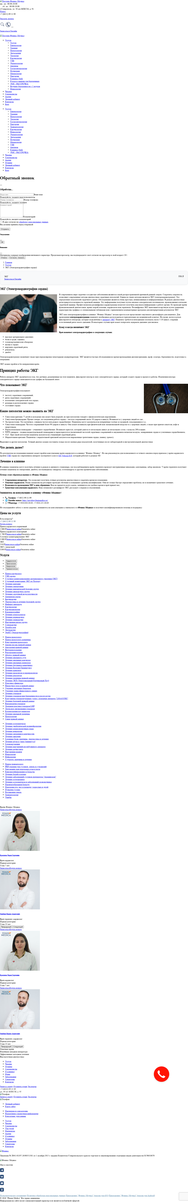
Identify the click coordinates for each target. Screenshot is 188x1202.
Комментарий (29, 216)
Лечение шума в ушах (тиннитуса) (20, 741)
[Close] (1, 240)
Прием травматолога (14, 764)
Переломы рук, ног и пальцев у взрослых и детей (26, 787)
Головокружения (12, 744)
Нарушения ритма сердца (16, 622)
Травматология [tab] (12, 569)
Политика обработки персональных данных (46, 1195)
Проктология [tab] (11, 564)
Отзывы (8, 162)
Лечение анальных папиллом (18, 662)
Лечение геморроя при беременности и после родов (28, 696)
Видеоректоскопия (13, 650)
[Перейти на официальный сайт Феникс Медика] (4, 1151)
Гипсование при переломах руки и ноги (22, 769)
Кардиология (16, 58)
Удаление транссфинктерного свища (21, 691)
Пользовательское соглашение (13, 1195)
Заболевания (10, 1077)
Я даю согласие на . (26, 222)
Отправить (5, 229)
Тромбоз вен (10, 627)
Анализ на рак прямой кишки (18, 644)
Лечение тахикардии (14, 619)
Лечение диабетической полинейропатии (23, 726)
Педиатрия (15, 71)
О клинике (10, 1071)
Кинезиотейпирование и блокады (20, 771)
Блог (7, 104)
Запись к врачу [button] (6, 1086)
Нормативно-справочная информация (21, 1113)
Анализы (14, 66)
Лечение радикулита (14, 749)
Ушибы (8, 797)
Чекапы (8, 91)
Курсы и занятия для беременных (24, 81)
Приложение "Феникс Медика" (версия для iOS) (87, 1195)
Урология (14, 55)
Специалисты (11, 94)
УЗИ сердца (10, 576)
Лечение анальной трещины (17, 714)
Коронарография (12, 612)
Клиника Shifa (16, 78)
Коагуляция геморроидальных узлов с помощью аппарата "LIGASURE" (36, 698)
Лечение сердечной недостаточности (21, 594)
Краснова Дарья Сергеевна (9, 855)
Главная (8, 262)
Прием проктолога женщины (18, 639)
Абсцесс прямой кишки (15, 655)
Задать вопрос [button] (6, 524)
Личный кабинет (12, 99)
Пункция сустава (12, 789)
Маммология (15, 73)
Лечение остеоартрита (15, 779)
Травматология (16, 127)
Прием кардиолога (13, 573)
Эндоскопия (15, 53)
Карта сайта (10, 1106)
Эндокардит (10, 630)
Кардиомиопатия (12, 609)
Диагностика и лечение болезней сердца (23, 601)
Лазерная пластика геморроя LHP (20, 706)
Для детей (9, 1128)
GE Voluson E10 (65, 455)
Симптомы (10, 1079)
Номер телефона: (31, 200)
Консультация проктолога (16, 642)
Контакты (9, 101)
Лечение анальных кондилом (18, 660)
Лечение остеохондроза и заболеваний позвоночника (28, 782)
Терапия (13, 48)
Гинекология (15, 45)
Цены (7, 1074)
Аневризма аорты (13, 596)
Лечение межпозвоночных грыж (19, 728)
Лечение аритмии (13, 584)
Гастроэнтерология (18, 68)
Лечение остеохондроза (15, 723)
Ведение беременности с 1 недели (25, 86)
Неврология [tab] (10, 566)
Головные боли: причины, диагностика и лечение (27, 739)
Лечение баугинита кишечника (18, 665)
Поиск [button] (3, 11)
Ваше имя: (38, 194)
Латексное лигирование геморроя (20, 709)
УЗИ (12, 61)
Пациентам (10, 1131)
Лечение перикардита (14, 617)
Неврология (15, 89)
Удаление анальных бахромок (18, 688)
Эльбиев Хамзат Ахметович (10, 914)
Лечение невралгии (13, 731)
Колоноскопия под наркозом (17, 711)
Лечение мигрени (13, 736)
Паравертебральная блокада (17, 784)
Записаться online (13, 529)
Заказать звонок (7, 18)
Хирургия (14, 76)
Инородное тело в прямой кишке (19, 685)
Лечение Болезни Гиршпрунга (18, 668)
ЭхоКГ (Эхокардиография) (16, 632)
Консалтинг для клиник (15, 1116)
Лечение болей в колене (15, 774)
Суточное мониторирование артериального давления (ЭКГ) (31, 578)
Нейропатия (10, 757)
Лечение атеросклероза (15, 614)
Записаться (5, 809)
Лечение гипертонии (14, 586)
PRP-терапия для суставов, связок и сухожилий (26, 766)
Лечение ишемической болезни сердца (22, 589)
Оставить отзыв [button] (20, 1086)
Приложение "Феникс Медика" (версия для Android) (132, 1195)
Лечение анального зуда (15, 657)
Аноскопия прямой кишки (16, 647)
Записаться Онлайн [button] (8, 31)
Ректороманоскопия (14, 652)
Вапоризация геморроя (15, 703)
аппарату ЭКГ (108, 319)
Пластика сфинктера (14, 683)
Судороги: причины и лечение (18, 759)
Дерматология (16, 63)
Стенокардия (10, 625)
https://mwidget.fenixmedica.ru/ (35, 500)
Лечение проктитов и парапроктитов (21, 673)
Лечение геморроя (13, 693)
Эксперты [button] (32, 1086)
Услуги (13, 43)
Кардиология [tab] (11, 561)
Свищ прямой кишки (14, 719)
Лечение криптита (13, 670)
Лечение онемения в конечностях (19, 734)
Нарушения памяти (13, 752)
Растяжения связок (13, 792)
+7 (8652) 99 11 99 (8, 521)
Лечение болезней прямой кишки (19, 701)
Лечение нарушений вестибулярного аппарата (25, 746)
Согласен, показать (17, 258)
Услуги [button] (8, 40)
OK (2, 242)
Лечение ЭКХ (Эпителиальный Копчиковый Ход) (27, 680)
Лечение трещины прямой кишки (20, 678)
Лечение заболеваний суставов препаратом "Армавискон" (30, 777)
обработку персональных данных (33, 222)
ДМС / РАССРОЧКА (19, 84)
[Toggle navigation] (12, 27)
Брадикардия (10, 599)
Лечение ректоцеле (13, 675)
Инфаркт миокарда (13, 604)
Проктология (16, 50)
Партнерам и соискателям (16, 1111)
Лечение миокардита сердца (17, 591)
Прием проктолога (13, 637)
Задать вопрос (16, 809)
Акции (8, 96)
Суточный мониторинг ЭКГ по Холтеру (22, 581)
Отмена (4, 258)
